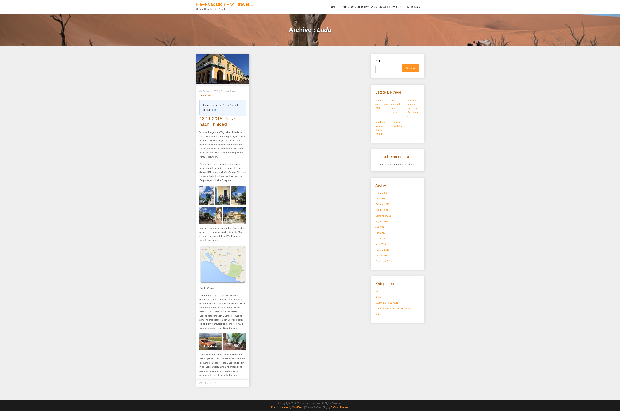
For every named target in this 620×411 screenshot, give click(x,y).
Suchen (379, 61)
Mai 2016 (380, 238)
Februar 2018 (382, 204)
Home (333, 7)
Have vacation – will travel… (224, 4)
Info (377, 291)
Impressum (414, 7)
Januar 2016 (381, 255)
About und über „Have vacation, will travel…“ (372, 7)
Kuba (226, 91)
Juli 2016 (380, 227)
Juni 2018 (380, 198)
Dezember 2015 (383, 261)
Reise (232, 91)
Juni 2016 (380, 232)
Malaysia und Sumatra (386, 303)
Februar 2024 (382, 193)
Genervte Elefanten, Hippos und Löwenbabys (412, 108)
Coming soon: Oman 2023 (381, 104)
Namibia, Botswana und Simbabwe (393, 308)
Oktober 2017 (382, 210)
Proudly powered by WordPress (287, 407)
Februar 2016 (382, 250)
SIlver (206, 383)
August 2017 (381, 221)
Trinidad (205, 95)
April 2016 (380, 244)
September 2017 (384, 215)
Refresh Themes (339, 407)
